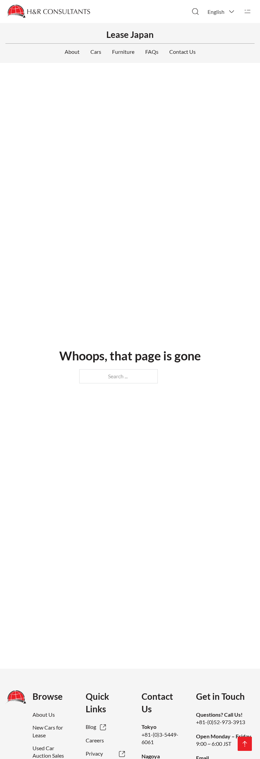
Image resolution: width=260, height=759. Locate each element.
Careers (95, 740)
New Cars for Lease (47, 731)
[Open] (247, 11)
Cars (95, 51)
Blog (91, 726)
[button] (221, 11)
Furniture (123, 51)
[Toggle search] (195, 11)
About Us (43, 714)
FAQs (151, 51)
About (72, 51)
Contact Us (182, 51)
